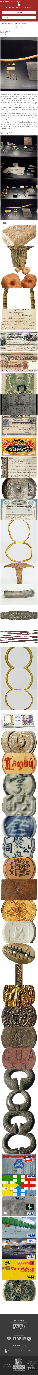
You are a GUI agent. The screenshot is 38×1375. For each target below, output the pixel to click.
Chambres (17, 23)
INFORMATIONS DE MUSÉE (19, 1346)
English (13, 1)
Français (18, 1)
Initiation (3, 23)
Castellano (7, 1)
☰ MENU (19, 12)
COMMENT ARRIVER (19, 1321)
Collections (10, 23)
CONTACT (19, 1334)
